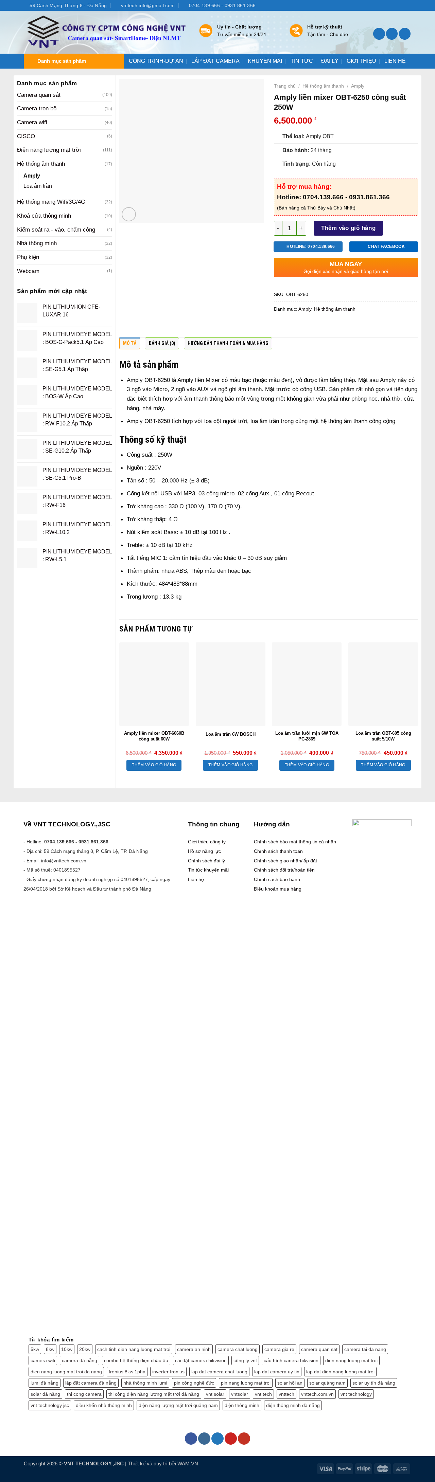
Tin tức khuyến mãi (208, 870)
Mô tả (129, 343)
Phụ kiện (28, 257)
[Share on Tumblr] (347, 327)
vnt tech (263, 1394)
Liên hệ (196, 879)
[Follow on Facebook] (379, 5)
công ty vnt (245, 1360)
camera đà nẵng (79, 1360)
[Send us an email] (400, 5)
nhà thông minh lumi (145, 1383)
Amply (31, 176)
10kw (66, 1349)
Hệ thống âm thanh (41, 163)
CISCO (26, 136)
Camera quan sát (38, 94)
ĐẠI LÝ (329, 61)
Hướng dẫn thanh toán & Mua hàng (228, 343)
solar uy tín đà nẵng (373, 1383)
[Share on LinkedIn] (333, 327)
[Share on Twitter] (294, 327)
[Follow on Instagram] (386, 5)
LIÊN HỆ (395, 61)
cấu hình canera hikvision (291, 1360)
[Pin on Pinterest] (320, 327)
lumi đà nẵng (44, 1383)
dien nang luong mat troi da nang (66, 1371)
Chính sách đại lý (206, 860)
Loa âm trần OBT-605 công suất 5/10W (383, 736)
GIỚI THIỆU (361, 61)
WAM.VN (187, 1463)
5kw (35, 1349)
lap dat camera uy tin (276, 1371)
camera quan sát (319, 1349)
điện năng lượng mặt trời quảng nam (178, 1405)
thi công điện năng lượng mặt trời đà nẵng (153, 1394)
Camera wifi (32, 122)
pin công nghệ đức (194, 1383)
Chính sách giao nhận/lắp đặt (285, 860)
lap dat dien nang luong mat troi (340, 1371)
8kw (50, 1349)
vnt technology (356, 1394)
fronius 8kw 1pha (127, 1371)
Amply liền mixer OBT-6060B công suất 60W (154, 736)
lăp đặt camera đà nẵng (91, 1383)
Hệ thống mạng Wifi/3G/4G (51, 201)
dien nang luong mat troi (351, 1360)
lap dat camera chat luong (219, 1371)
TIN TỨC (302, 61)
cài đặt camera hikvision (201, 1360)
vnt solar (215, 1394)
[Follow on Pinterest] (231, 1438)
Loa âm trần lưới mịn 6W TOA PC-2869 (306, 736)
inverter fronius (168, 1371)
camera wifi (43, 1360)
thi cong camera (84, 1394)
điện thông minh (242, 1405)
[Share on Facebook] (280, 327)
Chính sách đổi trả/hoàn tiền (284, 870)
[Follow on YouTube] (407, 5)
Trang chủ (285, 86)
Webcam (28, 271)
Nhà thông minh (37, 243)
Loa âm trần (37, 186)
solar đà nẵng (45, 1394)
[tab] (129, 344)
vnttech (286, 1394)
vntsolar (239, 1394)
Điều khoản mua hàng (277, 889)
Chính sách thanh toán (278, 851)
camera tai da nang (365, 1349)
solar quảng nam (327, 1383)
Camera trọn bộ (36, 108)
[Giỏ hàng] (405, 34)
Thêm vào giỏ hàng (348, 227)
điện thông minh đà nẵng (293, 1405)
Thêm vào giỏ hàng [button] (154, 765)
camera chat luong (238, 1349)
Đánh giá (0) (162, 343)
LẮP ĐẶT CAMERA (215, 61)
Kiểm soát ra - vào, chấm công (56, 229)
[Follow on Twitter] (394, 5)
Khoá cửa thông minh (44, 215)
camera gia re (279, 1349)
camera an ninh (194, 1349)
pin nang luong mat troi (246, 1383)
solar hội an (289, 1383)
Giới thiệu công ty (207, 841)
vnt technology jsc (50, 1405)
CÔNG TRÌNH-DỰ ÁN (156, 61)
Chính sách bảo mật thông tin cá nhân (295, 841)
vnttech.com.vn (317, 1394)
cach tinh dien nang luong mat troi (133, 1349)
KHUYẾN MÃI (265, 61)
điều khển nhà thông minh (104, 1405)
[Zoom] (129, 214)
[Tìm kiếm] (379, 34)
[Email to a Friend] (307, 327)
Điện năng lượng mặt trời (49, 149)
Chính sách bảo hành (277, 879)
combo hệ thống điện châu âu (136, 1360)
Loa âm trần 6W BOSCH (231, 734)
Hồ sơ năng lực (204, 851)
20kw (84, 1349)
